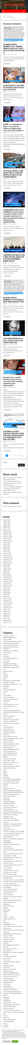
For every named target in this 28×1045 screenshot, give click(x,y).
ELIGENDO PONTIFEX (9, 768)
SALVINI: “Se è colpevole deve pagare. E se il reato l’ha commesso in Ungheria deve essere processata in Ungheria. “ (14, 114)
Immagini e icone (8, 816)
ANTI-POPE (6, 660)
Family (5, 787)
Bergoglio (6, 686)
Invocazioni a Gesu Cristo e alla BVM (13, 831)
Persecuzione (7, 928)
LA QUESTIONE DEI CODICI (11, 870)
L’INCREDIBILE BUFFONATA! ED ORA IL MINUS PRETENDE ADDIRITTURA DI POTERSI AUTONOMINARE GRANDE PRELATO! (14, 244)
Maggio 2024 (7, 570)
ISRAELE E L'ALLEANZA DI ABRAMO (13, 839)
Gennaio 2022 (7, 622)
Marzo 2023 (6, 596)
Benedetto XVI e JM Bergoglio (11, 680)
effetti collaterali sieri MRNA (11, 766)
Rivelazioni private (8, 978)
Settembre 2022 (7, 607)
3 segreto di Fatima (8, 636)
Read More (7, 63)
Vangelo (5, 1025)
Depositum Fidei (8, 742)
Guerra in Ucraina (8, 805)
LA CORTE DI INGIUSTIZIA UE (11, 844)
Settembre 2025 (7, 540)
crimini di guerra (8, 729)
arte (4, 669)
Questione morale (8, 965)
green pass (6, 798)
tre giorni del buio (8, 1008)
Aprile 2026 (6, 527)
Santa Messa (7, 984)
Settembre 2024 (7, 563)
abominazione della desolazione (12, 641)
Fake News (6, 777)
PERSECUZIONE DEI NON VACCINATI (14, 930)
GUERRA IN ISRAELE (9, 801)
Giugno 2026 (6, 524)
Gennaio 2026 (7, 533)
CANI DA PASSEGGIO (9, 690)
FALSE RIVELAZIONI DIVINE (11, 781)
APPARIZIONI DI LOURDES (11, 666)
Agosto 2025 (6, 542)
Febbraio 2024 (7, 576)
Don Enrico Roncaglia (9, 759)
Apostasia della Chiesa (16, 203)
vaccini (5, 1023)
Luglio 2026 (6, 522)
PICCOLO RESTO (8, 936)
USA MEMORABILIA (8, 1021)
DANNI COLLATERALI (9, 733)
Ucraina (5, 1016)
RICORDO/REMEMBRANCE (11, 973)
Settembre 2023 (7, 585)
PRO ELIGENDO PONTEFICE (11, 945)
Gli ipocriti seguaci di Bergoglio (12, 790)
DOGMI (5, 757)
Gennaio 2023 (7, 600)
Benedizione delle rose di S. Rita (12, 684)
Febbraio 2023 (7, 598)
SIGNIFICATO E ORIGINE (10, 990)
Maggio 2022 (7, 615)
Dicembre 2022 (7, 602)
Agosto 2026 (6, 520)
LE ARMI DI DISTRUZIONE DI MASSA (13, 882)
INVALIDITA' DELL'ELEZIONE (11, 826)
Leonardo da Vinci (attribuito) (11, 885)
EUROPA (5, 775)
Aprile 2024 (6, 572)
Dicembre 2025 (7, 535)
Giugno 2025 (6, 546)
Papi (4, 921)
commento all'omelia (9, 706)
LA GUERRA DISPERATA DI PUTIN (13, 854)
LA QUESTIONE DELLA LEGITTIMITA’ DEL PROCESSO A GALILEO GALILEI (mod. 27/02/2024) (14, 75)
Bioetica (5, 688)
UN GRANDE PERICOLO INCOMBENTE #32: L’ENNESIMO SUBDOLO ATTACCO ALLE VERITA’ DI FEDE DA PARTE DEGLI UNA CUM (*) (14, 34)
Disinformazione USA (9, 751)
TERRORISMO (7, 119)
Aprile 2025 (6, 550)
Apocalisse (7, 40)
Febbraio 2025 (7, 553)
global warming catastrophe (11, 794)
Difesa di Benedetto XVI (10, 746)
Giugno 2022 (6, 613)
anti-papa (6, 656)
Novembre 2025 (7, 537)
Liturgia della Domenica (10, 891)
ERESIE (6, 205)
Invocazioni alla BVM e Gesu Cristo (13, 833)
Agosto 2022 (6, 609)
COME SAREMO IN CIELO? (10, 705)
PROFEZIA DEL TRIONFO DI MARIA (13, 952)
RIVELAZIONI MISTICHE (10, 977)
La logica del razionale (9, 855)
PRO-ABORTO (7, 950)
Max (5, 54)
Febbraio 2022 (7, 620)
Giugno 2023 (6, 591)
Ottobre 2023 (7, 583)
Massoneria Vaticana (9, 902)
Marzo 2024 (6, 574)
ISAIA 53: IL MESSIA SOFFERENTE (12, 487)
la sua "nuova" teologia (10, 874)
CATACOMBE (7, 695)
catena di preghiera (8, 697)
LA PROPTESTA (7, 867)
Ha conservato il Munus (10, 807)
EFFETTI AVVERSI (8, 764)
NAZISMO (6, 911)
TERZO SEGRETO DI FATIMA (11, 1004)
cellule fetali (6, 701)
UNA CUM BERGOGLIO (9, 1019)
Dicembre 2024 (7, 557)
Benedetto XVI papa (9, 682)
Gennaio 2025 (7, 555)
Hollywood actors (8, 809)
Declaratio (6, 734)
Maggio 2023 (7, 592)
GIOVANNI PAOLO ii (9, 788)
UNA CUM (6, 1018)
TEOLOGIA (6, 999)
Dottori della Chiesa (9, 760)
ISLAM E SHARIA (8, 837)
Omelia (5, 913)
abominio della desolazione (11, 643)
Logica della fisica (8, 893)
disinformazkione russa (10, 755)
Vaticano (5, 1027)
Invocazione (6, 828)
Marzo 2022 (6, 619)
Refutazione (6, 967)
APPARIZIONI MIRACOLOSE (11, 667)
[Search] (23, 11)
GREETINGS (6, 800)
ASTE (4, 673)
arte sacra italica (8, 671)
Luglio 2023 (6, 589)
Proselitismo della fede (9, 956)
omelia (5, 915)
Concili (5, 708)
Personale (6, 932)
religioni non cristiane (9, 969)
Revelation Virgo (14, 5)
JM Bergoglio (7, 841)
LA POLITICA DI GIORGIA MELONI (13, 865)
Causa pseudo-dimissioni (10, 699)
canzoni (5, 692)
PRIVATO (5, 943)
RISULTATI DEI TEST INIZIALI (11, 975)
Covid (4, 725)
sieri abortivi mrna (8, 988)
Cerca (5, 462)
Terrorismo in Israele (9, 1003)
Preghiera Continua (9, 937)
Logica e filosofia (8, 895)
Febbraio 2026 (7, 531)
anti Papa (6, 654)
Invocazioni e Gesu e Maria (11, 835)
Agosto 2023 (6, 587)
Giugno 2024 (6, 568)
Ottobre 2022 (7, 606)
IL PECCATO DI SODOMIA (10, 815)
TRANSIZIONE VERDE (9, 1006)
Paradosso (6, 923)
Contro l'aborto (7, 718)
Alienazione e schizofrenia (10, 162)
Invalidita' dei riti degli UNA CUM (12, 824)
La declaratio (7, 846)
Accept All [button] (15, 1041)
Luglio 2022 (6, 611)
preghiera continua (8, 939)
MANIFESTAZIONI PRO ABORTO (12, 900)
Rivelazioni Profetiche (9, 980)
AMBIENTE (6, 649)
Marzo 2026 (6, 529)
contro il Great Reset (9, 716)
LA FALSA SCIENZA (8, 848)
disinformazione (8, 164)
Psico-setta (6, 960)
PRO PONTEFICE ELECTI (10, 949)
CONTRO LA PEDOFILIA (10, 721)
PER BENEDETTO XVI (9, 924)
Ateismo (6, 372)
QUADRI (5, 964)
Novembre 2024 (7, 559)
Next (20, 455)
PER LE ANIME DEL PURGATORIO (12, 926)
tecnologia (6, 997)
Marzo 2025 (6, 551)
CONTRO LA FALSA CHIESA (11, 720)
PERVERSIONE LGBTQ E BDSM (12, 934)
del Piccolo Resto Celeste (10, 736)
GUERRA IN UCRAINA (9, 803)
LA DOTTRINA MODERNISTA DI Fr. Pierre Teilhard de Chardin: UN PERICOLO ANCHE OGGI (14, 328)
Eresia (5, 770)
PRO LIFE (5, 947)
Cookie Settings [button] (6, 1041)
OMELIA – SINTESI (8, 917)
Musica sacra (7, 910)
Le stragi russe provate (10, 883)
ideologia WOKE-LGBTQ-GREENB (12, 813)
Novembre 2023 (7, 581)
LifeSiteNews (7, 887)
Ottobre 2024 (7, 561)
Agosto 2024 (6, 565)
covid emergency (8, 727)
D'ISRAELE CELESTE (9, 731)
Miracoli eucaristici (8, 906)
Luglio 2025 (6, 544)
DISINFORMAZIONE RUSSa (11, 749)
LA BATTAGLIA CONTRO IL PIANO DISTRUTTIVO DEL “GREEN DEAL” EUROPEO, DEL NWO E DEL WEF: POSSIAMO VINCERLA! (14, 160)
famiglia (5, 785)
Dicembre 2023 (7, 579)
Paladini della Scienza (9, 919)
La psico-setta (7, 869)
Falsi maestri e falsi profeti (17, 40)
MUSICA (5, 908)
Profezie (5, 954)
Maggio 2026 (7, 525)
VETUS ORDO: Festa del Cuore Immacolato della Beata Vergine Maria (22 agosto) (12, 483)
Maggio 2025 (7, 548)
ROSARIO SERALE (8, 982)
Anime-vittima (7, 652)
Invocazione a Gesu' (9, 829)
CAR (4, 693)
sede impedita (7, 986)
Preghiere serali (7, 941)
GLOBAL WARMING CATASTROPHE (13, 792)
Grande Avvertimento (9, 796)
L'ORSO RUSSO (7, 842)
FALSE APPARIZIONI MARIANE (12, 779)
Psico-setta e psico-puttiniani (11, 962)
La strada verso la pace (9, 872)
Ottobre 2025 (7, 538)
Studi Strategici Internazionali (11, 991)
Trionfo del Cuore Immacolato (12, 1010)
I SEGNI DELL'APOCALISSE (10, 811)
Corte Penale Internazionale (11, 723)
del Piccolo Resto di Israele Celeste (13, 738)
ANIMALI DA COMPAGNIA (10, 651)
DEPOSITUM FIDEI (8, 740)
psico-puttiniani (7, 958)
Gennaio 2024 (7, 578)
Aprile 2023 (6, 594)
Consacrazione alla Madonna (11, 710)
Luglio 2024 (6, 566)
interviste (6, 822)
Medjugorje (6, 904)
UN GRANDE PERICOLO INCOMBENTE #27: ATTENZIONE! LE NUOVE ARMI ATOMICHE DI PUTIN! (14, 287)
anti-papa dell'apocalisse (10, 658)
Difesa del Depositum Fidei (11, 744)
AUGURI (5, 677)
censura (5, 703)
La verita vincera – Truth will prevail (13, 880)
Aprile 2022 (6, 617)
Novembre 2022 (7, 604)
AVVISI (5, 679)
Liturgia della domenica (10, 889)
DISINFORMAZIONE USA (10, 753)
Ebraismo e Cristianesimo (10, 762)
